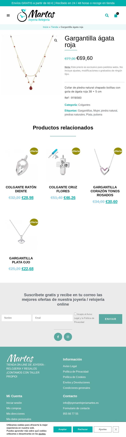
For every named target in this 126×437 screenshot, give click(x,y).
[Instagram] (68, 337)
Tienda (54, 27)
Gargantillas (85, 110)
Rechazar (83, 429)
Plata (89, 114)
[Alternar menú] (8, 15)
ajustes (42, 433)
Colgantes (84, 104)
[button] (107, 15)
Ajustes (103, 429)
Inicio (45, 27)
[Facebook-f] (58, 337)
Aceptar (62, 429)
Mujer (96, 110)
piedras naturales (75, 114)
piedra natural (109, 110)
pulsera (98, 114)
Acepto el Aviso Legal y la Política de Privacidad (84, 318)
